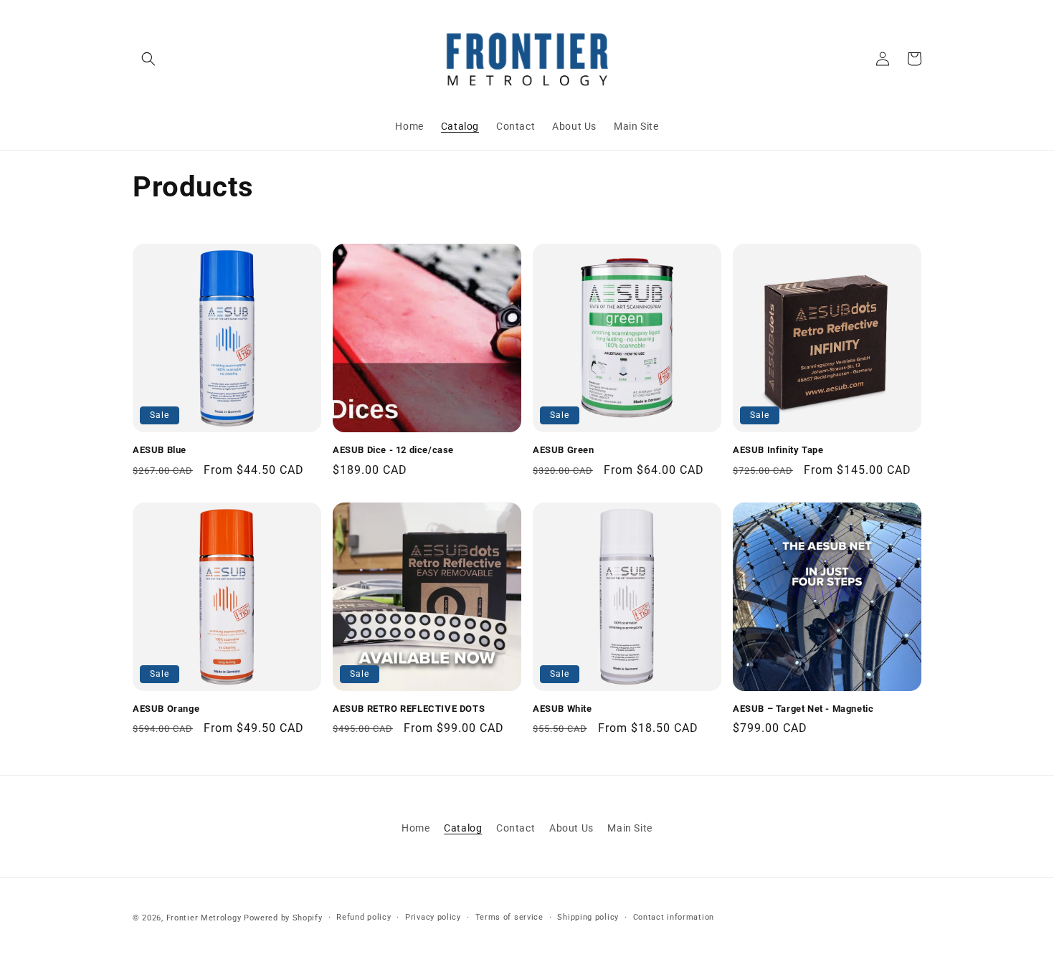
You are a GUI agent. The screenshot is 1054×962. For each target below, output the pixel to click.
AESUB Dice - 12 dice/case (393, 449)
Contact (515, 828)
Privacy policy (433, 917)
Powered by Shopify (283, 918)
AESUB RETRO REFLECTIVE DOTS (409, 708)
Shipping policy (588, 917)
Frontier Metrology (204, 918)
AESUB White (562, 708)
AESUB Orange (166, 708)
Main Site (629, 828)
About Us (571, 828)
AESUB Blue (159, 449)
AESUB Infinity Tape (778, 449)
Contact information (673, 917)
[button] (148, 59)
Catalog (463, 828)
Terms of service (509, 917)
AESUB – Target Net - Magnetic (803, 708)
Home (415, 828)
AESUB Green (563, 449)
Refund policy (363, 917)
